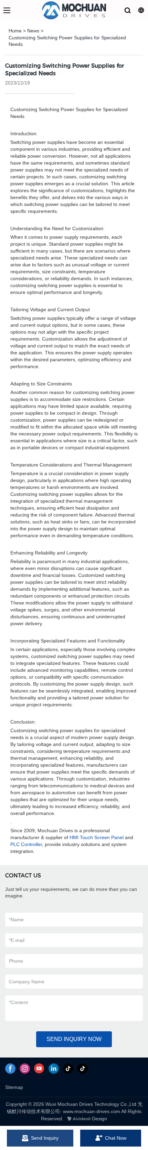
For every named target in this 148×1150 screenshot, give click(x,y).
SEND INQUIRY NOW (74, 1039)
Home (15, 30)
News (33, 30)
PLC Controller (26, 844)
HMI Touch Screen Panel (97, 837)
